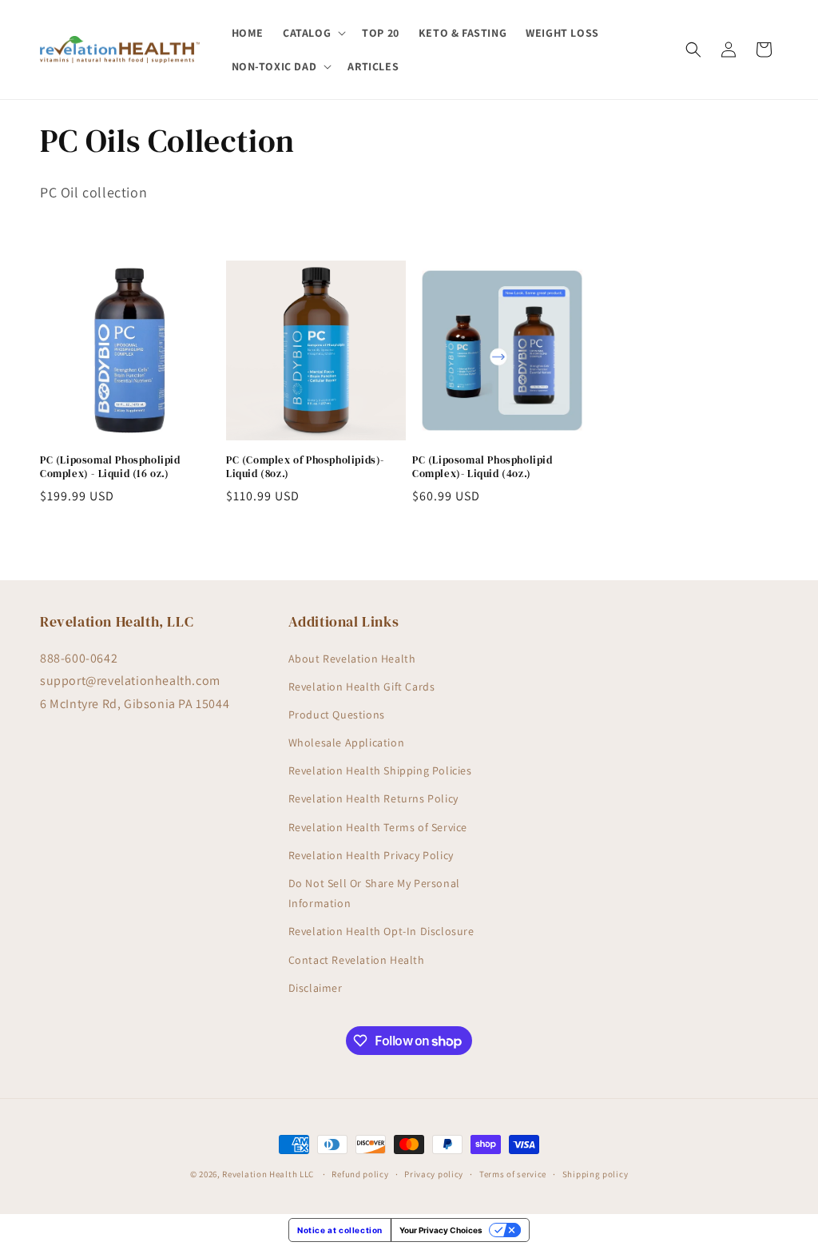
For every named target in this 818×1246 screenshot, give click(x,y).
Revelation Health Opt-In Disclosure (381, 931)
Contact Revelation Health (356, 960)
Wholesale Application (346, 742)
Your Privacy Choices (440, 1230)
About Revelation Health (352, 658)
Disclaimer (315, 988)
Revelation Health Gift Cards (361, 686)
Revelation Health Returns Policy (373, 798)
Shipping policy (595, 1174)
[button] (312, 33)
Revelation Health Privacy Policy (371, 855)
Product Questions (336, 714)
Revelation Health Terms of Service (377, 827)
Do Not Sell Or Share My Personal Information (374, 893)
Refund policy (360, 1174)
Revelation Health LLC (268, 1174)
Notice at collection (340, 1230)
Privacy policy (433, 1174)
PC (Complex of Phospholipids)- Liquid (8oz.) (305, 467)
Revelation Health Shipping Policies (380, 770)
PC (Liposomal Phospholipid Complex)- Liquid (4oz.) (482, 467)
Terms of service (512, 1174)
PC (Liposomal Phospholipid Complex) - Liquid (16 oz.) (110, 467)
